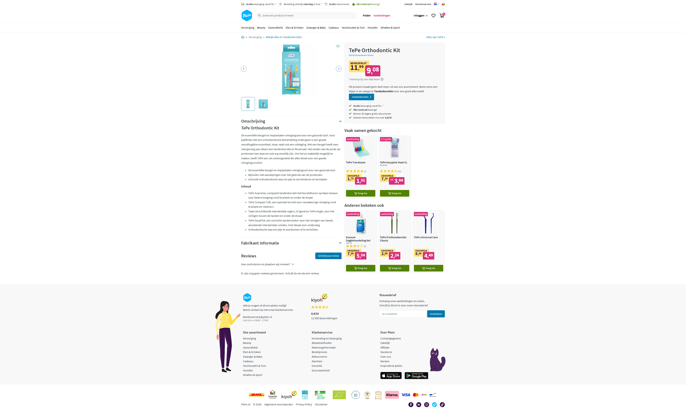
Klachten (317, 361)
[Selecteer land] (436, 4)
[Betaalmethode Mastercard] (415, 394)
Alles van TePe (435, 37)
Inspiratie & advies (391, 365)
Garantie (317, 365)
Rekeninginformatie (324, 347)
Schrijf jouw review (328, 255)
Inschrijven (436, 313)
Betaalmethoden (322, 343)
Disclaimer (321, 404)
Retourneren (319, 356)
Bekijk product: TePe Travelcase (361, 167)
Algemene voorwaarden (278, 404)
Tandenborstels (292, 37)
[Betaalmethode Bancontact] (433, 394)
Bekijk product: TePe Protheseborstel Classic (395, 242)
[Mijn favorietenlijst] (433, 15)
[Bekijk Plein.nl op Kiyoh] (289, 394)
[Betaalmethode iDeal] (424, 394)
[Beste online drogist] (367, 394)
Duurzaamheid (321, 370)
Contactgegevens (390, 338)
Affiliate (384, 347)
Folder (367, 15)
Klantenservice (423, 4)
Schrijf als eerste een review (361, 55)
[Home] (242, 37)
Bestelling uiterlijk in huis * (302, 4)
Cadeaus (334, 27)
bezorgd (365, 109)
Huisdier (373, 27)
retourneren (339, 4)
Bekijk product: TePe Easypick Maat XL (395, 167)
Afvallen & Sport (390, 27)
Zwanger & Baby (316, 27)
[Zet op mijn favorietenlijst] (338, 46)
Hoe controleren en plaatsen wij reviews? (265, 264)
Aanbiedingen (382, 15)
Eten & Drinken (295, 27)
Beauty (261, 27)
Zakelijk (408, 4)
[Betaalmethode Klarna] (392, 395)
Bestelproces (319, 352)
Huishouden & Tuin (353, 27)
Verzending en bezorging (327, 338)
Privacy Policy (304, 404)
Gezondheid (275, 27)
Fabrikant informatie (260, 243)
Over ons (385, 356)
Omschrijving (253, 121)
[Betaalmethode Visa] (405, 395)
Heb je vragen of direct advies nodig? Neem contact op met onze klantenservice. (268, 308)
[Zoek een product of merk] (258, 15)
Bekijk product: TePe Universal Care (428, 242)
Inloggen (419, 15)
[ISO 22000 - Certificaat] (356, 394)
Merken (384, 361)
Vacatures (386, 352)
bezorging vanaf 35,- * (261, 4)
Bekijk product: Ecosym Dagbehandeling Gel (361, 242)
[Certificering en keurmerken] (339, 394)
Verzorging (247, 27)
